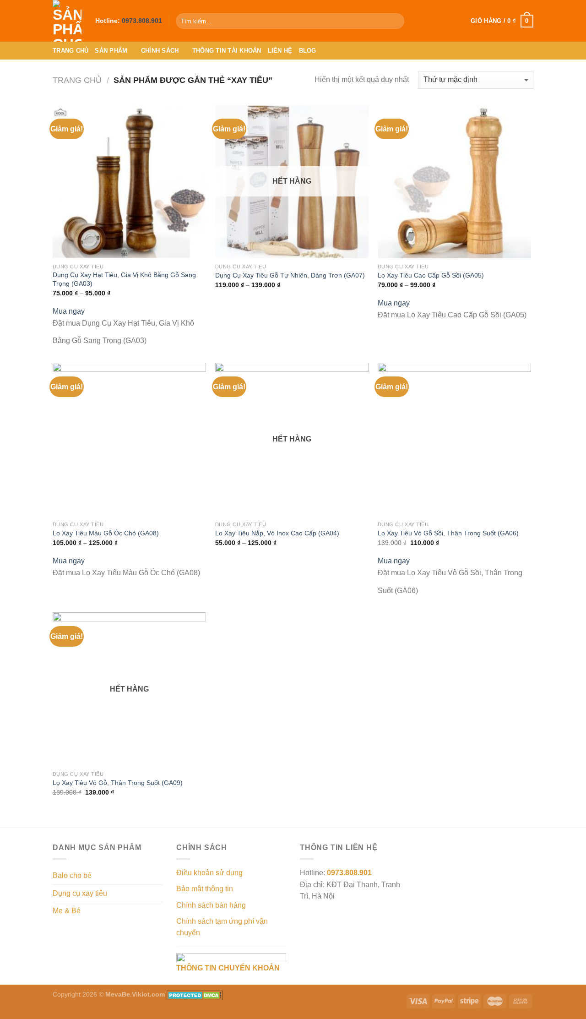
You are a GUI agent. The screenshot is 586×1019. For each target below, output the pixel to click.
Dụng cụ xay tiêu (80, 893)
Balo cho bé (72, 875)
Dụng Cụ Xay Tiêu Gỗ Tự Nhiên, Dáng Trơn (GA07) (290, 275)
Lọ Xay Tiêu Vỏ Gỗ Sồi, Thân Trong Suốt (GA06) (448, 533)
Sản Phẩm (111, 50)
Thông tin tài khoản (226, 50)
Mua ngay (69, 311)
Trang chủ (70, 50)
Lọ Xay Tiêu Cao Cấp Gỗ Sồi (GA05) (431, 275)
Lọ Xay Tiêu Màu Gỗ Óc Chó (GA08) (106, 533)
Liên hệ (280, 50)
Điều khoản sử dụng (209, 873)
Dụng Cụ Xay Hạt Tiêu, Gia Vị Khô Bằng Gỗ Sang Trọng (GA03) (124, 279)
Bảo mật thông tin (204, 889)
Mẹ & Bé (67, 911)
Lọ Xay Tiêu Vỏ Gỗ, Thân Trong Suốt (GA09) (118, 782)
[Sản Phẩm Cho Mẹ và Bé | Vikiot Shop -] (67, 21)
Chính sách (160, 50)
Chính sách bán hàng (211, 905)
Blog (307, 50)
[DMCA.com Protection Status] (195, 994)
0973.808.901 (142, 20)
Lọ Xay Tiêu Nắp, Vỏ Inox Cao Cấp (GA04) (277, 533)
